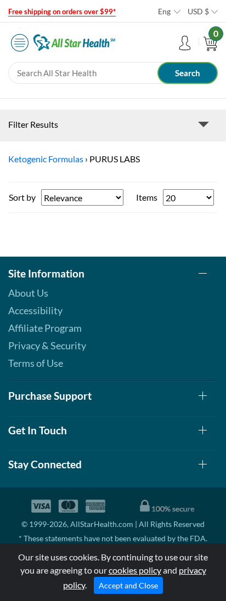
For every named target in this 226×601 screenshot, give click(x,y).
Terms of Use (35, 363)
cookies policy (135, 570)
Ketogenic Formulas (45, 159)
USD (198, 11)
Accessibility (35, 310)
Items (146, 197)
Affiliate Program (45, 328)
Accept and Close (128, 585)
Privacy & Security (47, 345)
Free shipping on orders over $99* (62, 11)
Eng (164, 11)
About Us (28, 293)
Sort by (22, 197)
